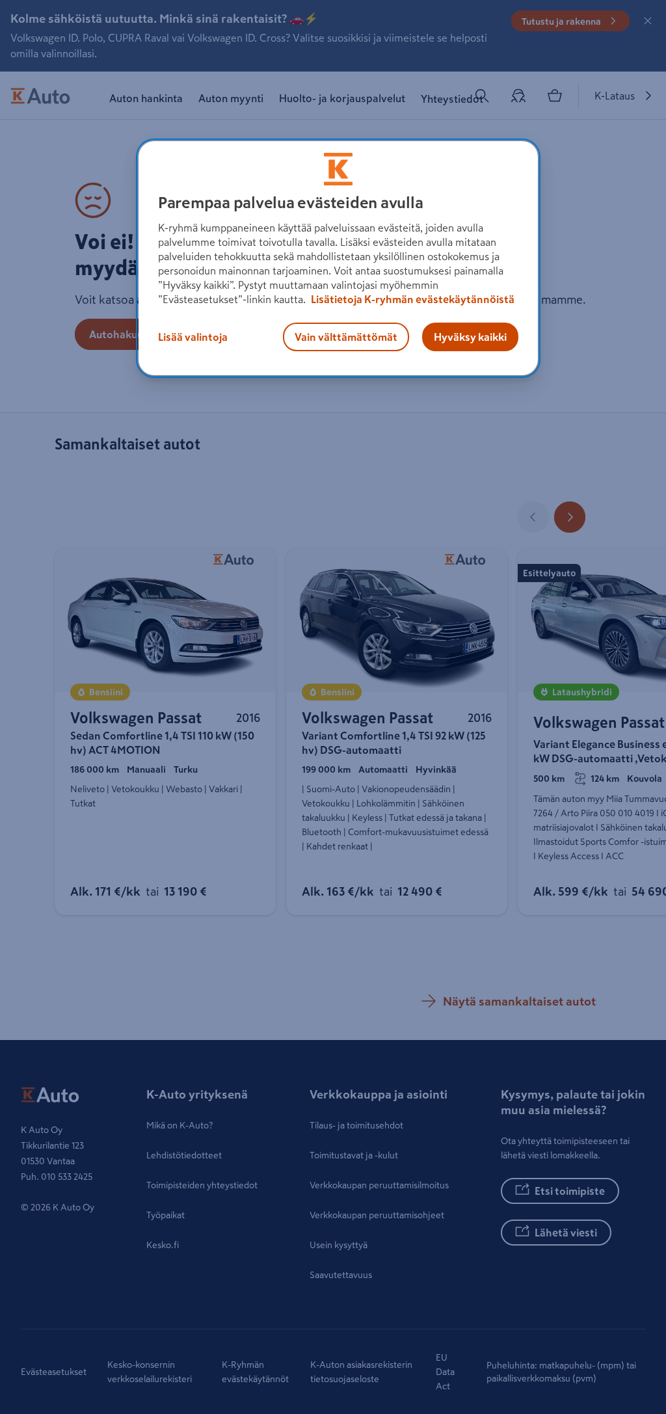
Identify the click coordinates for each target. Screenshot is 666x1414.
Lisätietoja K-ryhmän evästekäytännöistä (411, 299)
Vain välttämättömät (346, 337)
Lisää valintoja (193, 337)
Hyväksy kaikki (470, 337)
